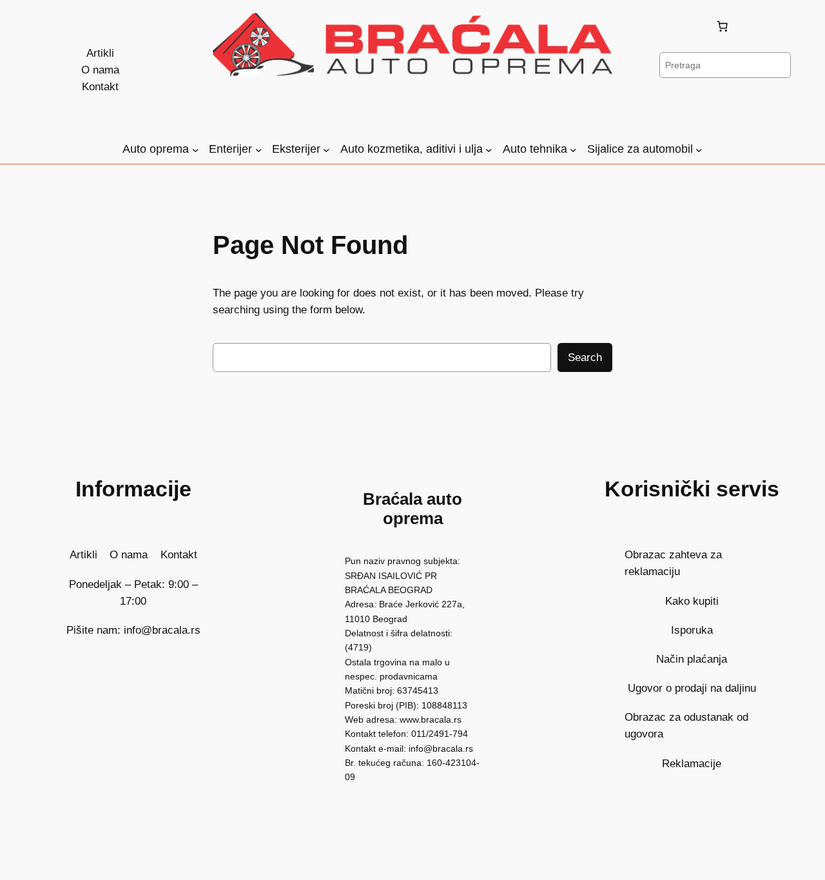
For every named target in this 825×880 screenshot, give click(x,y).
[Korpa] (725, 26)
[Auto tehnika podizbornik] (573, 149)
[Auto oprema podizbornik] (195, 149)
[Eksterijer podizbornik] (326, 149)
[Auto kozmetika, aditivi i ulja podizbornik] (488, 149)
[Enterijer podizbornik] (258, 149)
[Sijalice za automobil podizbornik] (699, 149)
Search (585, 357)
